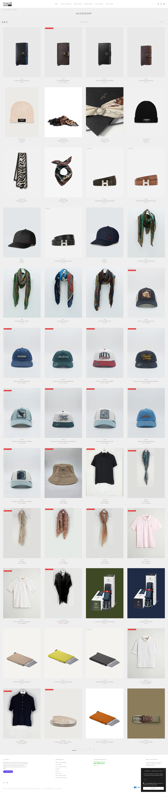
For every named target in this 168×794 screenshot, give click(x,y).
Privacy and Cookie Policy (61, 775)
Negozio (9, 9)
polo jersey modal (146, 681)
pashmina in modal (63, 140)
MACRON (105, 499)
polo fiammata (146, 561)
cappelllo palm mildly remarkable (63, 381)
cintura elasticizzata (146, 621)
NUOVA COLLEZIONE (66, 3)
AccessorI (14, 9)
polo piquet (104, 501)
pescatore (63, 501)
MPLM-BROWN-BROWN (63, 80)
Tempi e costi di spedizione (61, 762)
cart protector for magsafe (22, 681)
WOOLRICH (146, 559)
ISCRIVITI (153, 788)
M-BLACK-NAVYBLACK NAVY (21, 80)
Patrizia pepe (22, 199)
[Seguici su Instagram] (7, 782)
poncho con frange (63, 621)
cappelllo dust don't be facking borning (146, 381)
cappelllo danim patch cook (104, 441)
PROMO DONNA (88, 3)
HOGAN (104, 199)
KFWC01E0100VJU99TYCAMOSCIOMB (104, 200)
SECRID (21, 680)
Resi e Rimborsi (59, 764)
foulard (146, 501)
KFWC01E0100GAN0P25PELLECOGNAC (146, 200)
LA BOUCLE (104, 620)
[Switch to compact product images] (7, 22)
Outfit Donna (99, 3)
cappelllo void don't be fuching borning (63, 441)
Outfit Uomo (109, 3)
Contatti (57, 771)
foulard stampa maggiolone (146, 261)
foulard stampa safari (22, 321)
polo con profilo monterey (22, 621)
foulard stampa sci (63, 321)
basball (21, 261)
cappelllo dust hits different (104, 381)
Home (56, 3)
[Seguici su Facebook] (3, 782)
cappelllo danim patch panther (22, 501)
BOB (146, 259)
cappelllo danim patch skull (146, 321)
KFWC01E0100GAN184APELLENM (63, 261)
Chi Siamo (58, 769)
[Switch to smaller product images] (4, 22)
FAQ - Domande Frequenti (61, 766)
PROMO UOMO (78, 3)
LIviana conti (63, 620)
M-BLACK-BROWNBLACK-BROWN (104, 80)
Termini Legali (58, 773)
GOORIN (146, 319)
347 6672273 (99, 763)
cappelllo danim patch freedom (22, 441)
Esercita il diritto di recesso (61, 777)
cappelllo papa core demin (22, 381)
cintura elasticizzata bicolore (104, 621)
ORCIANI (63, 740)
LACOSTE (63, 499)
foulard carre (104, 140)
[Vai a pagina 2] (94, 749)
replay (22, 259)
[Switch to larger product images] (2, 22)
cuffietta (22, 140)
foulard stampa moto (104, 321)
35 (89, 748)
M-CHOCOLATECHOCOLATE (146, 80)
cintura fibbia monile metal (63, 742)
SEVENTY (146, 499)
